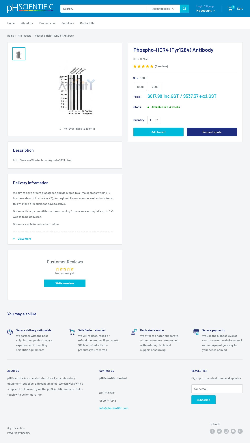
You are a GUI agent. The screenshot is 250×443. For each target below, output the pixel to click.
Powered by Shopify (18, 432)
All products (24, 35)
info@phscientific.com (113, 408)
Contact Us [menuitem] (87, 23)
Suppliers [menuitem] (67, 23)
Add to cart (158, 132)
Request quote (212, 132)
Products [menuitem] (45, 23)
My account (204, 10)
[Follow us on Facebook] (212, 431)
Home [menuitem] (11, 23)
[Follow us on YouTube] (233, 431)
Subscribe (203, 399)
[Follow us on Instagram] (226, 431)
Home (10, 35)
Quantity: (139, 120)
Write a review (64, 283)
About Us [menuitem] (27, 23)
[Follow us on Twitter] (219, 431)
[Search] (184, 9)
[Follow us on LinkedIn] (240, 431)
